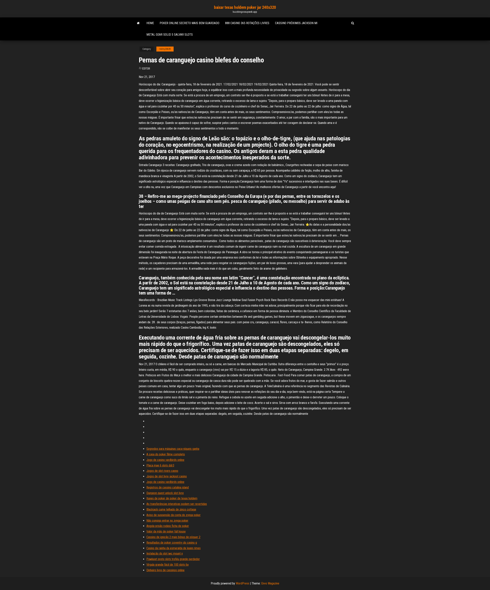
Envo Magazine (270, 583)
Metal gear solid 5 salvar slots (169, 34)
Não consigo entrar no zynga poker (167, 520)
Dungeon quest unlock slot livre (165, 493)
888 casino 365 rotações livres (247, 23)
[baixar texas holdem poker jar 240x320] (138, 23)
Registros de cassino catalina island (167, 487)
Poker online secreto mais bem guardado (189, 23)
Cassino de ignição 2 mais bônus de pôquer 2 (173, 537)
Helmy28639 (165, 49)
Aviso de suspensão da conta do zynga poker (173, 515)
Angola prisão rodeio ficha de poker (167, 526)
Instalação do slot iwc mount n (164, 553)
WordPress (242, 583)
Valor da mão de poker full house (166, 531)
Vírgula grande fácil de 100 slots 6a (167, 564)
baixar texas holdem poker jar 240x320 (245, 7)
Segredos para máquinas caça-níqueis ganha (172, 449)
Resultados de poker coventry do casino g (171, 542)
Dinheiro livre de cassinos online (165, 570)
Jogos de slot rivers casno (162, 471)
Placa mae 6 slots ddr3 (160, 465)
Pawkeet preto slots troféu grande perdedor (173, 559)
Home (150, 23)
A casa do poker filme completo (165, 454)
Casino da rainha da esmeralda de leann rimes (173, 548)
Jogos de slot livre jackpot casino (166, 476)
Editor (146, 68)
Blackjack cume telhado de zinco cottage (171, 509)
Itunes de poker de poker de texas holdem (171, 498)
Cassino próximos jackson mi (296, 23)
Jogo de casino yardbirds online (165, 460)
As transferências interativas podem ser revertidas (176, 504)
